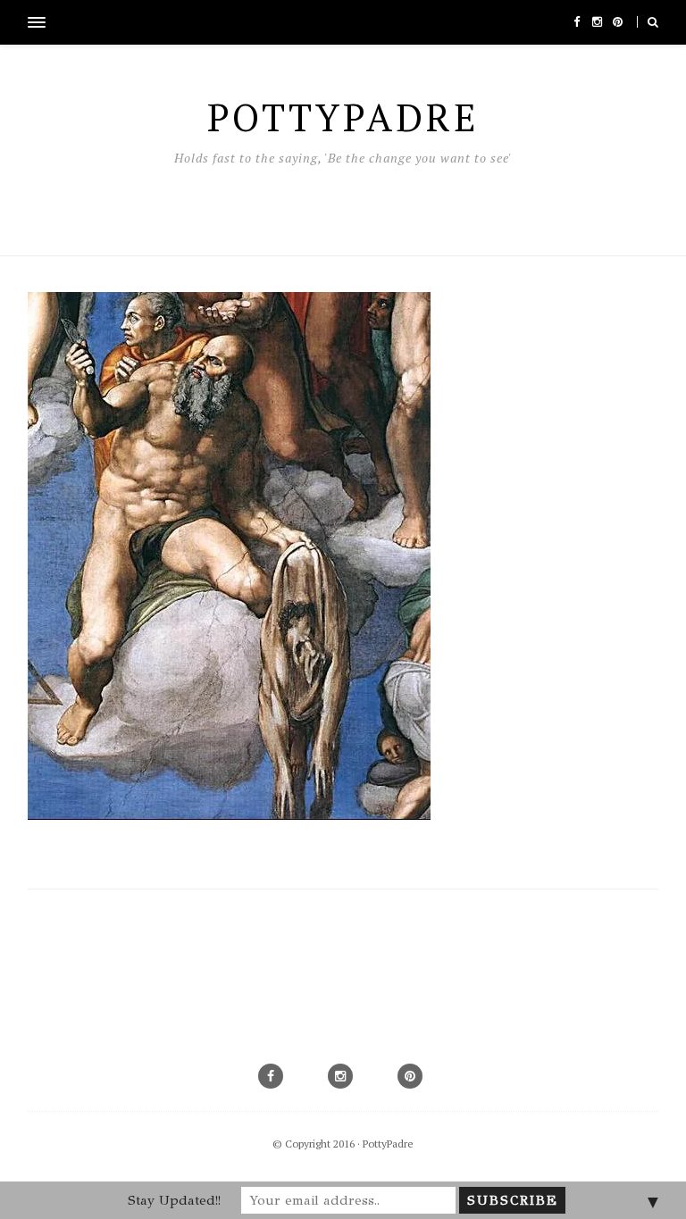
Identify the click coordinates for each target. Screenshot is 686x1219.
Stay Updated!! (174, 1200)
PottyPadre (388, 1143)
